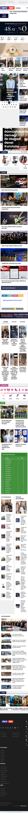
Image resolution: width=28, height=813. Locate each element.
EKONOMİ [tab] (22, 321)
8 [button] (2, 104)
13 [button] (13, 104)
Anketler (2, 790)
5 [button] (11, 102)
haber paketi (7, 806)
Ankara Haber (9, 811)
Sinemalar (3, 778)
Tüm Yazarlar (24, 152)
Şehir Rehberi (4, 781)
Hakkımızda (3, 733)
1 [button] (1, 133)
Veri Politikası (4, 736)
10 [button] (6, 104)
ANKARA (2, 752)
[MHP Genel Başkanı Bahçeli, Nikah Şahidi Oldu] (14, 625)
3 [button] (1, 139)
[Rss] (13, 727)
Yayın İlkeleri (3, 734)
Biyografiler (3, 792)
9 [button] (4, 104)
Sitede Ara (3, 788)
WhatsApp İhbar (11, 2)
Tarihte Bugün (4, 776)
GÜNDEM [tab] (5, 321)
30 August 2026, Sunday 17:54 (6, 1)
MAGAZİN (3, 760)
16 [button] (5, 107)
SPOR (2, 761)
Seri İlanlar (3, 779)
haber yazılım (9, 808)
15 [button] (3, 107)
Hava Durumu (4, 767)
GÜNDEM (18, 8)
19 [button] (12, 107)
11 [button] (9, 104)
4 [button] (9, 102)
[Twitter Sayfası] (4, 727)
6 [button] (13, 102)
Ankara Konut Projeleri (17, 812)
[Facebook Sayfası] (1, 727)
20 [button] (15, 107)
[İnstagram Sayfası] (6, 727)
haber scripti (3, 808)
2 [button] (4, 102)
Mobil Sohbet (11, 812)
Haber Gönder (3, 2)
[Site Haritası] (16, 727)
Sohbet (13, 811)
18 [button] (10, 107)
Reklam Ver (2, 4)
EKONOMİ (3, 756)
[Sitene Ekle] (18, 727)
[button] (11, 152)
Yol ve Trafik (3, 768)
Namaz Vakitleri (4, 770)
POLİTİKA (3, 754)
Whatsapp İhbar (16, 734)
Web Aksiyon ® (23, 806)
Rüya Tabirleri (4, 794)
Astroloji (2, 795)
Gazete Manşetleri (5, 783)
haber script (3, 809)
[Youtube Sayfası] (8, 727)
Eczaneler (3, 772)
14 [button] (16, 104)
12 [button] (11, 104)
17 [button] (8, 107)
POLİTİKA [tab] (14, 321)
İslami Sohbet (22, 811)
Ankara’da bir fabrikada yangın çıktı (18, 12)
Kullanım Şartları (16, 733)
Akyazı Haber (17, 811)
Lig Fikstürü (3, 774)
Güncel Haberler (3, 811)
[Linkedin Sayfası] (11, 727)
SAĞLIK (2, 758)
